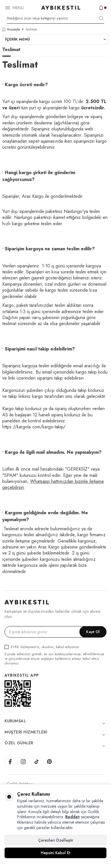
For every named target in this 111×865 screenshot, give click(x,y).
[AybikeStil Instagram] (23, 761)
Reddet (72, 817)
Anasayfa (13, 29)
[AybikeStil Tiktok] (36, 761)
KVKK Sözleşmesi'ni (25, 646)
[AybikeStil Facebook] (10, 761)
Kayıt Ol (93, 631)
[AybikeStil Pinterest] (49, 761)
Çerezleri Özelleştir (55, 840)
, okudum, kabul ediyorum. (45, 646)
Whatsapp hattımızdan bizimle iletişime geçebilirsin (53, 484)
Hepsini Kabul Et (55, 853)
